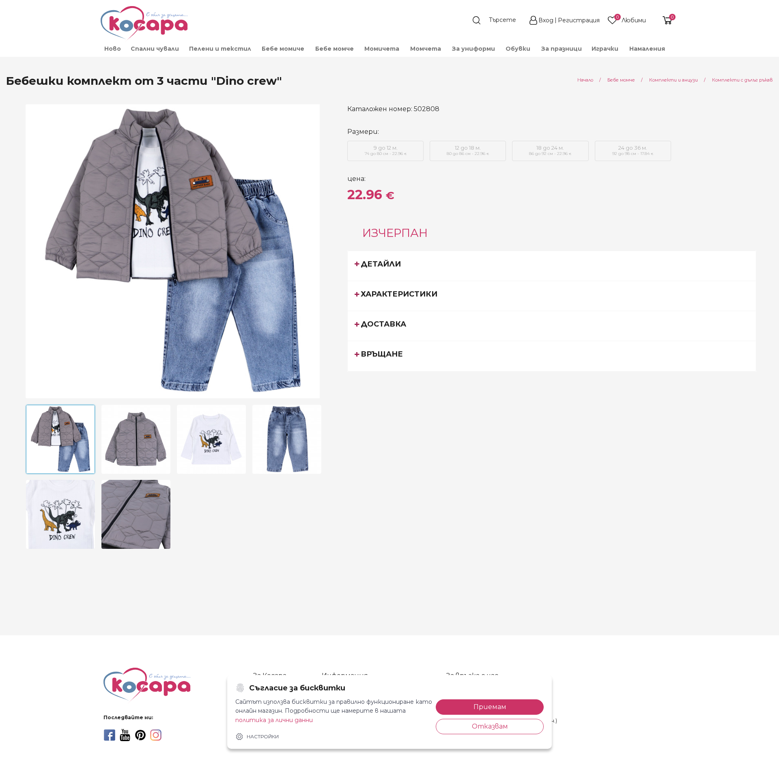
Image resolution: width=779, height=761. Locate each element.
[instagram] (156, 735)
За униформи (473, 48)
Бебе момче (334, 48)
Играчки (605, 48)
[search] (498, 20)
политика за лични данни (274, 720)
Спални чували (155, 48)
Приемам (489, 707)
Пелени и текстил (220, 48)
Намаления (647, 48)
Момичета (381, 48)
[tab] (551, 266)
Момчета (425, 48)
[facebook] (109, 735)
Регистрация (579, 20)
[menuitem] (112, 48)
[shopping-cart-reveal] (664, 20)
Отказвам (490, 726)
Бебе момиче (283, 48)
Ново (112, 48)
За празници (561, 48)
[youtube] (125, 735)
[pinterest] (140, 735)
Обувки (518, 48)
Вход (545, 20)
